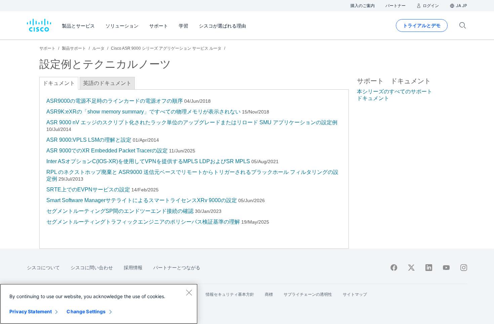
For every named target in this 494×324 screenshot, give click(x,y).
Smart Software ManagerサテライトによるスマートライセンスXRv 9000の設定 (141, 200)
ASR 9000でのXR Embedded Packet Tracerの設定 (107, 150)
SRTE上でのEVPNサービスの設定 (88, 189)
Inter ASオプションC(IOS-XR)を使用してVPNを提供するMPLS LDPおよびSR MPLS (148, 161)
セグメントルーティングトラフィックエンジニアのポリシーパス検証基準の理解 (143, 222)
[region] (99, 304)
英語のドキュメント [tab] (107, 83)
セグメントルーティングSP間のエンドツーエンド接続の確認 (120, 211)
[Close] (189, 292)
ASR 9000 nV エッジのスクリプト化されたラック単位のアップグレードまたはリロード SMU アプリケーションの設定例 (191, 122)
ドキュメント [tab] (59, 83)
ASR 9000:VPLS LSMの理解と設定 (88, 140)
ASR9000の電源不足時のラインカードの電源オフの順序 (114, 101)
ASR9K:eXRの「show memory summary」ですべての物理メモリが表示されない (143, 111)
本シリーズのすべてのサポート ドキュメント (394, 95)
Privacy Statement (30, 311)
